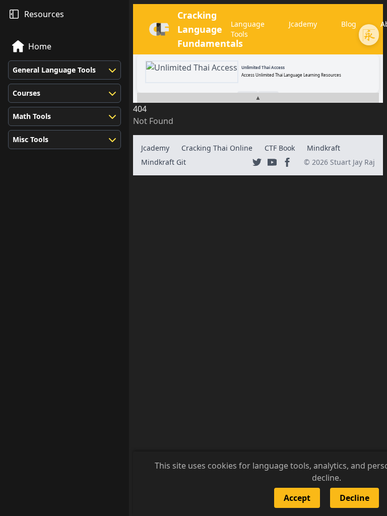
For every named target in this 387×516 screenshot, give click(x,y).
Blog (348, 24)
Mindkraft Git (163, 162)
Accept (297, 497)
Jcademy (303, 24)
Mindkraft (323, 148)
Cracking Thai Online (216, 148)
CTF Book (280, 148)
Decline (354, 497)
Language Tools (248, 29)
